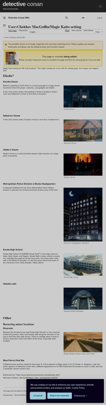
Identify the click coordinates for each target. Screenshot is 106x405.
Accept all (37, 395)
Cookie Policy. (78, 387)
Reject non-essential (59, 395)
